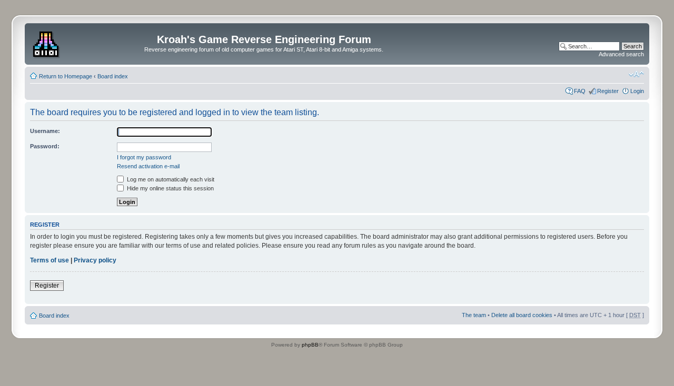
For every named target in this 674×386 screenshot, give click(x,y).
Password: (45, 146)
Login (637, 91)
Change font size (636, 74)
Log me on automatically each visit (169, 179)
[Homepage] (47, 42)
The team (474, 315)
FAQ (580, 91)
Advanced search (621, 54)
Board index (112, 76)
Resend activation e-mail (148, 166)
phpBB (310, 345)
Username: (45, 131)
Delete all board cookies (521, 315)
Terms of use (49, 260)
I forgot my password (144, 157)
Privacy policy (95, 260)
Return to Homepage (65, 76)
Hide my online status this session (169, 188)
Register (608, 91)
